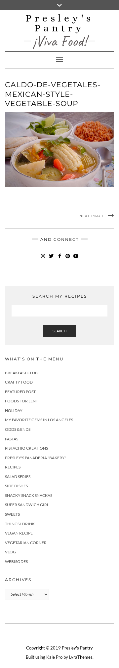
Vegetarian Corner (26, 542)
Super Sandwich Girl (27, 504)
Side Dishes (16, 485)
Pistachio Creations (26, 448)
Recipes (12, 466)
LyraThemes (81, 657)
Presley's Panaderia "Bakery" (35, 457)
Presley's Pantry (59, 23)
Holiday (13, 410)
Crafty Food (19, 382)
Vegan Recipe (19, 533)
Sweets (12, 514)
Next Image (91, 216)
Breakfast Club (21, 372)
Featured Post (20, 391)
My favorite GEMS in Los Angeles (39, 419)
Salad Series (17, 476)
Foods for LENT (21, 400)
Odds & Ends (17, 429)
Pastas (11, 438)
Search (59, 331)
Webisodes (16, 561)
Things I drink (20, 523)
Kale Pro (54, 657)
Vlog (10, 551)
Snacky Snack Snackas (28, 495)
